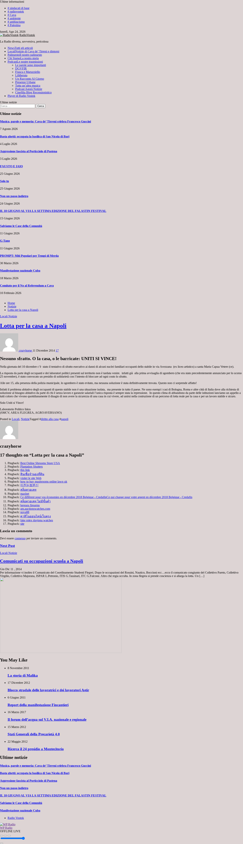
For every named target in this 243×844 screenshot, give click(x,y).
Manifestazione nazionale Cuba (20, 270)
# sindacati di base (18, 8)
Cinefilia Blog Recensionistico (33, 92)
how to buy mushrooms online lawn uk (43, 481)
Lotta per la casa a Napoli (33, 325)
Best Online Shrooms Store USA (40, 463)
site (22, 523)
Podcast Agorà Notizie (28, 89)
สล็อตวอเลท (28, 489)
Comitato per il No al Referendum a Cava (27, 285)
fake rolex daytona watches (36, 520)
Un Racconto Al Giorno (29, 78)
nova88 (24, 512)
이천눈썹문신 (29, 485)
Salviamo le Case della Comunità (21, 226)
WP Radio (6, 827)
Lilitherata (21, 75)
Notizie (12, 316)
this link (25, 470)
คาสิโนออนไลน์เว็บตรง (35, 516)
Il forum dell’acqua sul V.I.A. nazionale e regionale (47, 720)
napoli (64, 419)
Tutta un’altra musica (27, 85)
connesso (20, 538)
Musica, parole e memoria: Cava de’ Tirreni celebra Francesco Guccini (45, 121)
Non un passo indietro (14, 196)
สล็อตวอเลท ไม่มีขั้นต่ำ (35, 501)
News (20, 48)
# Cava (12, 15)
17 (57, 350)
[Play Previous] (1, 835)
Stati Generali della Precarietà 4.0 (34, 734)
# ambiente (14, 18)
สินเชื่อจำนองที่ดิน (32, 474)
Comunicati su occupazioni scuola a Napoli (41, 561)
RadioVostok (27, 35)
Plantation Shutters (31, 466)
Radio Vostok (16, 818)
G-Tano (5, 240)
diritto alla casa (50, 419)
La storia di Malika (23, 675)
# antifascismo (16, 21)
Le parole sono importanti (30, 65)
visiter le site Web (30, 478)
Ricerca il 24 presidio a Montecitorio (36, 749)
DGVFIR (21, 68)
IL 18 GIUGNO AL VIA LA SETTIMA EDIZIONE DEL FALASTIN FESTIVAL (53, 211)
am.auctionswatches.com (35, 508)
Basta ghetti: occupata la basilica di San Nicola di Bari (34, 136)
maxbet (24, 493)
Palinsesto (25, 54)
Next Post (7, 546)
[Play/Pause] (5, 835)
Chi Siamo (23, 58)
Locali (33, 51)
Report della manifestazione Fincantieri (38, 705)
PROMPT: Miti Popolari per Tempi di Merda (29, 255)
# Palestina (14, 25)
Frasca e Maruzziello (27, 71)
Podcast (25, 61)
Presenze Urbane (25, 82)
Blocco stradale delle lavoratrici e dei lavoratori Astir (48, 690)
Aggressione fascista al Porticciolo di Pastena (28, 151)
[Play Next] (9, 835)
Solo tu (4, 181)
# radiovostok (16, 11)
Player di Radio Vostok (21, 95)
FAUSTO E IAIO (11, 166)
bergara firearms (30, 505)
